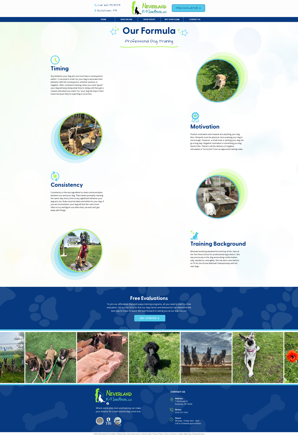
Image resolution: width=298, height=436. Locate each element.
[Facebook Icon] (107, 403)
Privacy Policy (158, 434)
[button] (126, 19)
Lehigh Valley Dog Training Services (191, 434)
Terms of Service (170, 434)
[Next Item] (294, 357)
